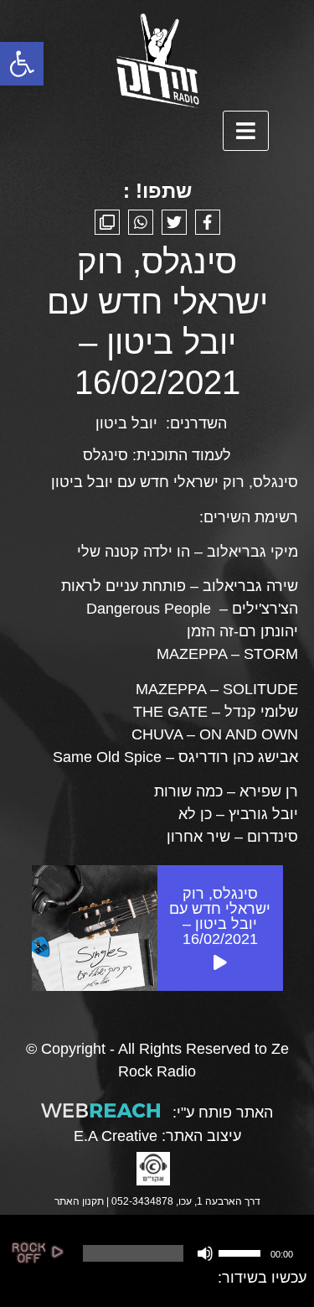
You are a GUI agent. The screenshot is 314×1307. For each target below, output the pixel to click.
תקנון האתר (79, 1201)
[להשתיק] (205, 1253)
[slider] (242, 1252)
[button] (22, 64)
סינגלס (105, 455)
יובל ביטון (126, 423)
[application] (186, 1253)
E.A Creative (115, 1136)
